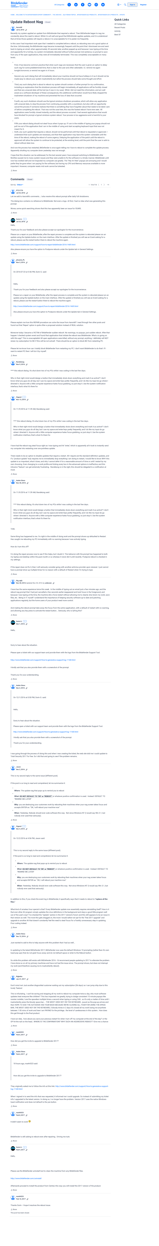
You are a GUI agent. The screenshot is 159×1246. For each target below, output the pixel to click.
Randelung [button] (20, 362)
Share (14, 171)
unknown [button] (48, 583)
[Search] (125, 5)
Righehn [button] (19, 976)
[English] (20, 5)
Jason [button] (18, 767)
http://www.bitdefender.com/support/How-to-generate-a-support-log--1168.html (43, 660)
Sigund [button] (18, 397)
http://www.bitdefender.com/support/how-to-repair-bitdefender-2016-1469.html (43, 245)
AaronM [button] (19, 27)
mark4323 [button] (20, 1032)
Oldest (19, 185)
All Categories (120, 24)
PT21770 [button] (19, 190)
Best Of (117, 34)
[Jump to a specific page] (108, 185)
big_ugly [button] (19, 580)
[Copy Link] (26, 30)
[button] (13, 28)
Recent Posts (119, 27)
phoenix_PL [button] (20, 260)
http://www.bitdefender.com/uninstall (26, 1178)
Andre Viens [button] (20, 480)
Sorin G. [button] (19, 219)
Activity (117, 31)
